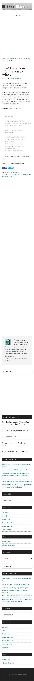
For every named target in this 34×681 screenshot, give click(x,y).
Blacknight (14, 349)
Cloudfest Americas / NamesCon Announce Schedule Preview (15, 423)
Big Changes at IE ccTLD (12, 437)
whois (17, 172)
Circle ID (4, 516)
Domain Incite (6, 519)
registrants (28, 174)
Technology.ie (22, 358)
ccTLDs (10, 172)
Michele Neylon (6, 464)
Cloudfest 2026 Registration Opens (19, 470)
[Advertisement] (17, 36)
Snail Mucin (5, 485)
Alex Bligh (5, 512)
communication (18, 174)
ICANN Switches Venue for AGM (15, 452)
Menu (18, 16)
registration (5, 176)
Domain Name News (8, 523)
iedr (14, 172)
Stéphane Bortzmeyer (8, 545)
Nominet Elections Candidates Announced (19, 481)
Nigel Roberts (6, 647)
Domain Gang (6, 542)
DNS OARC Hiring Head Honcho (15, 430)
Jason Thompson (7, 530)
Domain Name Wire (7, 526)
